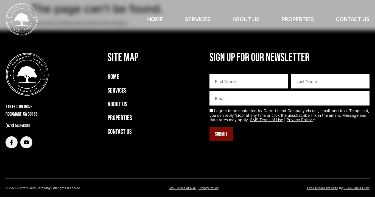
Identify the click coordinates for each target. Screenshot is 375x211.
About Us (246, 19)
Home (155, 19)
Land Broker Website (322, 187)
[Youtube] (26, 142)
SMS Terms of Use (266, 119)
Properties (297, 19)
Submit (221, 134)
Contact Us (353, 19)
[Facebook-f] (11, 142)
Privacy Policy (300, 119)
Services (198, 19)
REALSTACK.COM (356, 187)
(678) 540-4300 (17, 126)
